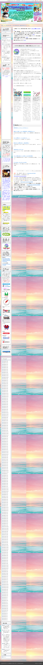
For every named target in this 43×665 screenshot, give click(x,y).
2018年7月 (5, 515)
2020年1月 (5, 486)
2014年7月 (5, 592)
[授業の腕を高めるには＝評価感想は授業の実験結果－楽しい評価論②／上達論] (18, 93)
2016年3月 (5, 560)
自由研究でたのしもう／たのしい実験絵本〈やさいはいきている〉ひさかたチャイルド (6, 59)
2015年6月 (5, 574)
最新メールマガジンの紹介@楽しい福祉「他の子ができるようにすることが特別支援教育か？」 (27, 99)
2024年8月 (5, 399)
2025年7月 (5, 382)
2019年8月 (5, 494)
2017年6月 (5, 536)
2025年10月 (5, 377)
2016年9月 (5, 550)
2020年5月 (5, 480)
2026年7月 (5, 362)
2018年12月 (5, 507)
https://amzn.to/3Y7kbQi (32, 173)
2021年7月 (5, 459)
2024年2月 (5, 409)
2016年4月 (5, 558)
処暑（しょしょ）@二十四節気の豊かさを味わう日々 (6, 650)
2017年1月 (5, 544)
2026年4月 (5, 367)
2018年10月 (5, 510)
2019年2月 (5, 504)
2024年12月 (5, 393)
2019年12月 (5, 488)
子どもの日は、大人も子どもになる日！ (20, 162)
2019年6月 (5, 497)
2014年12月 (5, 584)
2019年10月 (5, 491)
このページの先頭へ (39, 663)
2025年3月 (5, 388)
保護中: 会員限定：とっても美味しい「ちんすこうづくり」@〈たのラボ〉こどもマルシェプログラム (6, 645)
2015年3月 (5, 579)
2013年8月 (5, 610)
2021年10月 (5, 454)
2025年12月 (5, 374)
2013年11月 (5, 605)
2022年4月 (5, 444)
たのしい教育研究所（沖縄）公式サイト (11, 663)
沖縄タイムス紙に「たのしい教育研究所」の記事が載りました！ (24, 131)
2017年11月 (5, 528)
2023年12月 (5, 412)
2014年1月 (5, 602)
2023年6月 (5, 422)
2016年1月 (5, 563)
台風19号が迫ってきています (18, 149)
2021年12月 (5, 451)
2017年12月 (5, 526)
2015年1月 (5, 582)
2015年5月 (5, 576)
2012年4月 (5, 619)
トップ (5, 22)
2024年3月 (5, 407)
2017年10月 (5, 529)
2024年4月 (5, 406)
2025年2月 (5, 390)
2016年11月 (5, 547)
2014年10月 (5, 587)
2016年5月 (5, 557)
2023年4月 (5, 425)
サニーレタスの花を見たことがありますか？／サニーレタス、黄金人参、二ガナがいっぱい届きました (6, 46)
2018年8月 (5, 513)
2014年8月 (5, 590)
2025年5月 (5, 385)
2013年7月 (5, 611)
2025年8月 (5, 380)
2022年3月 (5, 446)
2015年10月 (5, 568)
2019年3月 (5, 502)
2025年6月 (5, 383)
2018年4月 (5, 520)
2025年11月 (5, 375)
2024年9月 (5, 398)
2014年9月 (5, 589)
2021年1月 (5, 468)
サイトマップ (11, 22)
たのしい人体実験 (15, 196)
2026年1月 (5, 372)
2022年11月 (5, 433)
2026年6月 (5, 364)
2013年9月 (5, 608)
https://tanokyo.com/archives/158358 (27, 181)
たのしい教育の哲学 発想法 (37, 170)
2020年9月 (5, 473)
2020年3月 (5, 483)
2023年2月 (5, 428)
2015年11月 (5, 566)
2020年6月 (5, 478)
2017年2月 (5, 542)
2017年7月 (5, 534)
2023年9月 (5, 417)
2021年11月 (5, 452)
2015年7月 (5, 573)
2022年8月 (5, 438)
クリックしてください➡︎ (6, 350)
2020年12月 (5, 470)
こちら (33, 34)
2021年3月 (5, 465)
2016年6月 (5, 555)
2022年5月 (5, 443)
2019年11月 (5, 489)
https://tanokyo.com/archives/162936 (33, 184)
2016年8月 (5, 552)
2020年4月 (5, 481)
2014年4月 (5, 597)
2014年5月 (5, 595)
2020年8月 (5, 475)
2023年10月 (5, 415)
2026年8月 (5, 361)
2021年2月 (5, 467)
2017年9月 (5, 531)
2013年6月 (5, 613)
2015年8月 (5, 571)
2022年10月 (5, 435)
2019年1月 (5, 505)
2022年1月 (5, 449)
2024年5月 (5, 404)
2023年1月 (5, 430)
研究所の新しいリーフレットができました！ (21, 127)
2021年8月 (5, 457)
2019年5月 (5, 499)
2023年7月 (5, 420)
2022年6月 (5, 441)
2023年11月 (5, 414)
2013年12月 (5, 603)
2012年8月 (5, 618)
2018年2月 (5, 523)
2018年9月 (5, 512)
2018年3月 (5, 521)
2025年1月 (5, 391)
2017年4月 (5, 539)
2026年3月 (5, 369)
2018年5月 (5, 518)
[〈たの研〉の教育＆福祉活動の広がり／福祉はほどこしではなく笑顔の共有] (36, 93)
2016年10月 (5, 549)
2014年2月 (5, 600)
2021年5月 (5, 462)
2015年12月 (5, 565)
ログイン (4, 657)
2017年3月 (5, 541)
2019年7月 (5, 496)
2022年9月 (5, 436)
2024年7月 (5, 401)
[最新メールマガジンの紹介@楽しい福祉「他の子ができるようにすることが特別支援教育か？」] (27, 93)
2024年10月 (5, 396)
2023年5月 (5, 423)
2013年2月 (5, 616)
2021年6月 (5, 460)
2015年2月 (5, 581)
